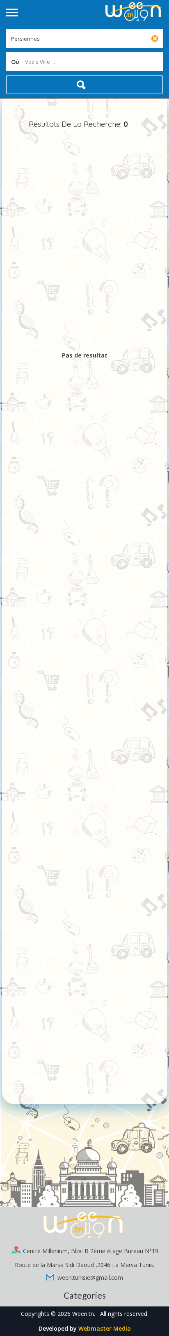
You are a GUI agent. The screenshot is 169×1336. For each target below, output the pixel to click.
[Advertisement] (84, 240)
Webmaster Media (104, 1328)
